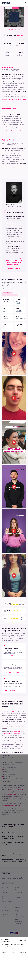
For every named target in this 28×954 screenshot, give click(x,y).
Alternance (4, 898)
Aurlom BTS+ (7, 67)
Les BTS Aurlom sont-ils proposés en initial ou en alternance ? (12, 837)
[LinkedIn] (3, 883)
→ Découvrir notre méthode (8, 288)
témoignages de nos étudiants (12, 794)
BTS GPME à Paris (8, 760)
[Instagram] (6, 883)
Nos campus (18, 897)
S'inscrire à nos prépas (9, 168)
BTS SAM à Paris (8, 781)
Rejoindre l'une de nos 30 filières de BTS (14, 99)
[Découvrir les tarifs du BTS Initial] (14, 17)
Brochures (17, 919)
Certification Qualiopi (7, 901)
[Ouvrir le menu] (25, 3)
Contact (3, 916)
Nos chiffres (18, 894)
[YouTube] (12, 883)
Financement (5, 914)
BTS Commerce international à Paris (13, 762)
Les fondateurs (18, 892)
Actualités (17, 907)
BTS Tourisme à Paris (9, 774)
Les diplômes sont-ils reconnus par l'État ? (12, 854)
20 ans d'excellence (20, 889)
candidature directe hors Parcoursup (12, 733)
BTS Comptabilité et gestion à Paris (12, 772)
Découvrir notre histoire (12, 268)
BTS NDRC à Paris (8, 757)
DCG (3, 896)
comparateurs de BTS (10, 805)
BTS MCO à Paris (8, 755)
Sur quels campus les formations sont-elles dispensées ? (13, 843)
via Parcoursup (16, 731)
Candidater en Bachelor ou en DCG (12, 131)
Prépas (3, 889)
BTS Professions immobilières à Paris (13, 779)
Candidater (4, 907)
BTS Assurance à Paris (9, 767)
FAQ (16, 914)
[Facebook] (9, 883)
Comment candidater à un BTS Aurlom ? (13, 849)
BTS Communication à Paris (11, 769)
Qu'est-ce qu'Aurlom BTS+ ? (10, 832)
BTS (12, 712)
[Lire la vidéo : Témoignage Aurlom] (14, 353)
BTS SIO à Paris (7, 776)
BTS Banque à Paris (8, 764)
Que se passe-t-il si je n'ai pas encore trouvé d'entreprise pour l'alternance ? (13, 860)
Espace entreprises (19, 916)
